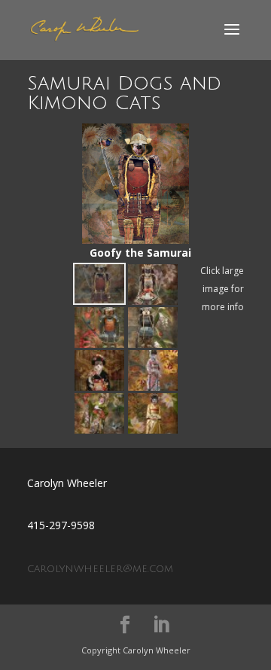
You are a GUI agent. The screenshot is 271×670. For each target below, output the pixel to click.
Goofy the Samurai (135, 191)
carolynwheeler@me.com (100, 568)
